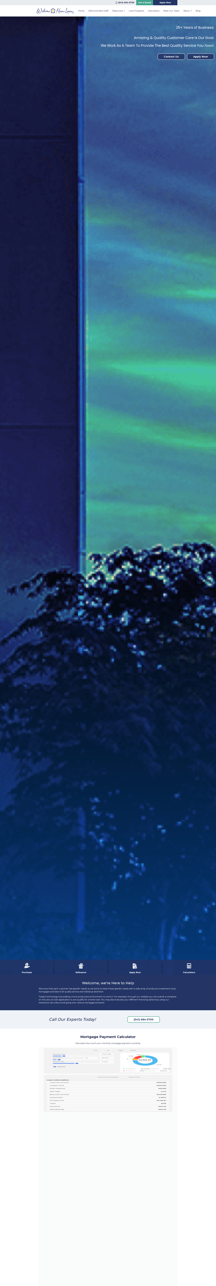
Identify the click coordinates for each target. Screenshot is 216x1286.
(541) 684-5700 (126, 2)
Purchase (27, 972)
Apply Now (165, 2)
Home (81, 11)
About (186, 11)
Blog (198, 11)
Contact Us (171, 56)
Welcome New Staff (98, 11)
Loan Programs (136, 11)
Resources (117, 11)
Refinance (81, 972)
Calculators (153, 11)
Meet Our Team (171, 11)
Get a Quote (144, 2)
